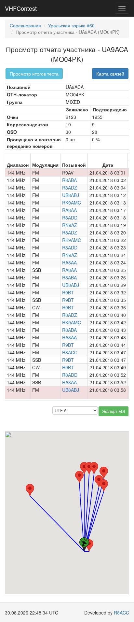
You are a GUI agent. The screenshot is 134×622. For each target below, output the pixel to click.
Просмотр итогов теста (34, 73)
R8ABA (69, 180)
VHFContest (21, 8)
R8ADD (69, 217)
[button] (30, 490)
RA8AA (69, 210)
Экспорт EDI (113, 411)
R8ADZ (69, 187)
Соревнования (25, 25)
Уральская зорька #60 (71, 25)
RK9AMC (71, 202)
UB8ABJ (70, 195)
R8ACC (69, 352)
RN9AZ (69, 225)
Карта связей (110, 73)
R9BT (68, 292)
